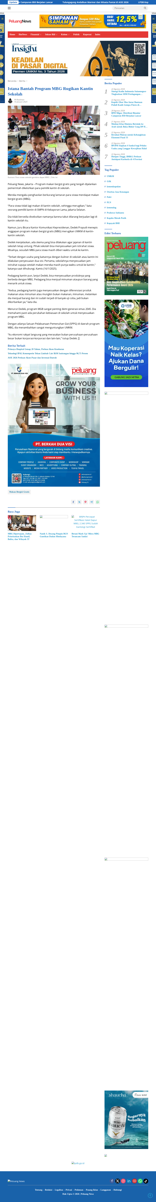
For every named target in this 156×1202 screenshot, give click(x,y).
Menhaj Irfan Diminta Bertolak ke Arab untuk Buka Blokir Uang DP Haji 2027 (129, 125)
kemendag (111, 207)
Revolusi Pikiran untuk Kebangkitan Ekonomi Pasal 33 (128, 136)
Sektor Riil (50, 34)
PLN (109, 202)
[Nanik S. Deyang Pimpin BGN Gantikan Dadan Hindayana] (54, 523)
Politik (76, 34)
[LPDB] (126, 343)
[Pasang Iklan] (54, 425)
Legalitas (59, 1190)
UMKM (110, 176)
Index (97, 34)
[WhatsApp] (140, 1181)
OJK (109, 181)
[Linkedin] (128, 1181)
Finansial (35, 34)
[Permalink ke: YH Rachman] (10, 100)
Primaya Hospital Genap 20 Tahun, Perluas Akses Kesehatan (36, 349)
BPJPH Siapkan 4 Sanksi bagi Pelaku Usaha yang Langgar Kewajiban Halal (129, 147)
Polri (109, 197)
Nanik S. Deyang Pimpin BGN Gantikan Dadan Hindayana (54, 535)
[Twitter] (117, 1181)
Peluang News (87, 1194)
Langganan (106, 1190)
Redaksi (48, 1190)
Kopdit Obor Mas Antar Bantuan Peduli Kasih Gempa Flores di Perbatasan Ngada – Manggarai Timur (129, 103)
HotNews (23, 34)
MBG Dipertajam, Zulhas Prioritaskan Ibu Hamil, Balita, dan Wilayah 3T (20, 536)
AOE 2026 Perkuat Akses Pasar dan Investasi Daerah (32, 358)
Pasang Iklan (92, 1190)
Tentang (38, 1190)
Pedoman (79, 1190)
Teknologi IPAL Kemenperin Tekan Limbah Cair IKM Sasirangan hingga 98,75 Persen (48, 353)
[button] (145, 7)
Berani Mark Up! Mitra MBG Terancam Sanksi (85, 535)
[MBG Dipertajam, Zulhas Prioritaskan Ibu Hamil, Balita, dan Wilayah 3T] (22, 523)
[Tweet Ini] (79, 502)
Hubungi (117, 1190)
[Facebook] (112, 1181)
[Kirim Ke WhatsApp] (97, 502)
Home (12, 34)
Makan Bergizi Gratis (19, 492)
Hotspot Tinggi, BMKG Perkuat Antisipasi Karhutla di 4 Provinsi (126, 157)
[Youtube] (134, 1181)
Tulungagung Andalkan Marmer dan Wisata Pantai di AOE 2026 (66, 2)
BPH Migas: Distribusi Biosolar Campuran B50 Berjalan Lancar (126, 114)
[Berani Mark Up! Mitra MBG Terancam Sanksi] (86, 523)
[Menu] (10, 8)
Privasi (69, 1190)
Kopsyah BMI (113, 223)
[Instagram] (123, 1181)
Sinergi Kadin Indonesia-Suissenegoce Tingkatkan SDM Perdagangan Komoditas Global (128, 93)
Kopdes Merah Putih (116, 218)
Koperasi (87, 34)
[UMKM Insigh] (78, 58)
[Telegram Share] (91, 502)
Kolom (64, 34)
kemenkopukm (114, 186)
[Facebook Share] (73, 502)
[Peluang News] (21, 21)
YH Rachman (19, 99)
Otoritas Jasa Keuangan (118, 192)
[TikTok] (145, 1181)
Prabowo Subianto (115, 213)
